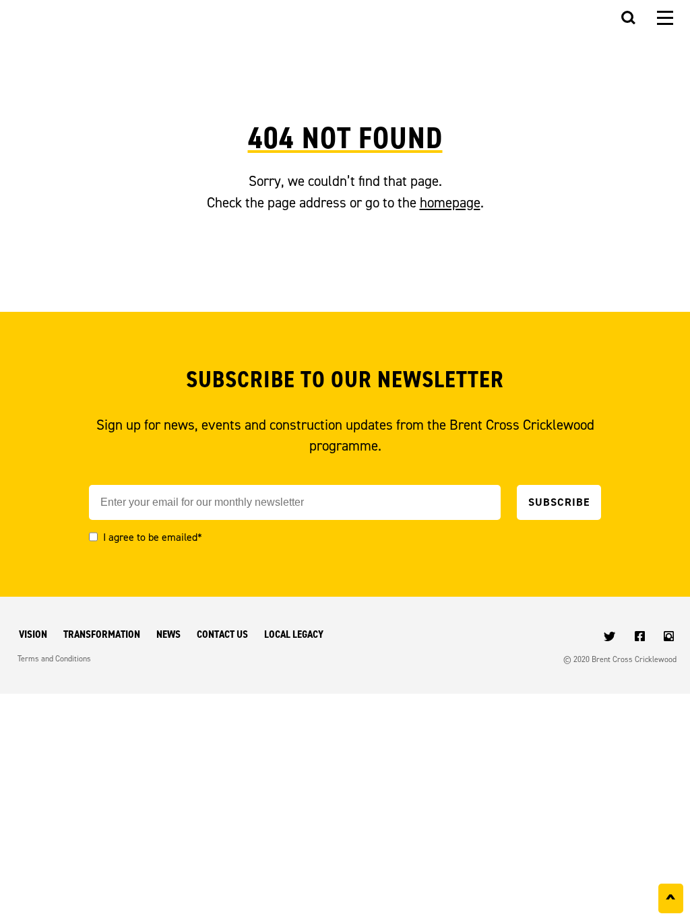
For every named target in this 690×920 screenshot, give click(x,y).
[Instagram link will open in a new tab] (670, 637)
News (168, 634)
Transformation (101, 634)
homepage (450, 202)
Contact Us (222, 634)
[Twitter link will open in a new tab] (611, 637)
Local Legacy (293, 634)
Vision (33, 634)
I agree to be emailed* (152, 537)
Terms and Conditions (54, 658)
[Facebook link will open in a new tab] (641, 637)
